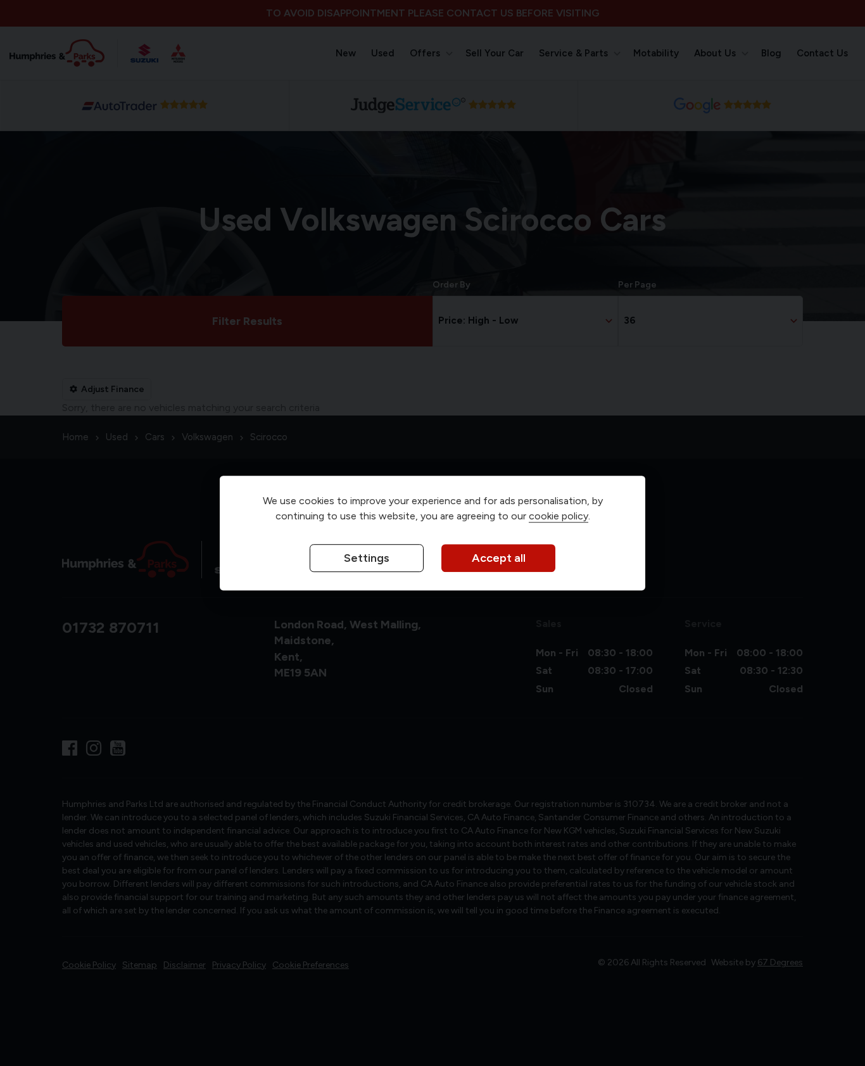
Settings (366, 559)
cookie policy (558, 517)
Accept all (499, 559)
